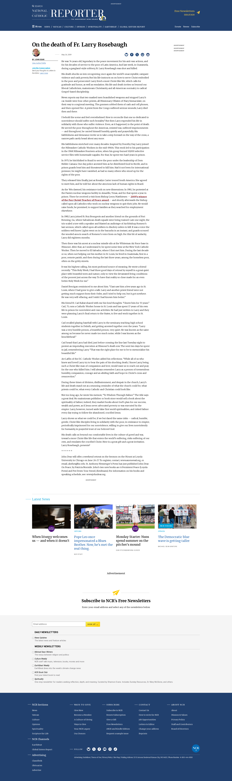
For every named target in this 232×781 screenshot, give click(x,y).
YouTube (104, 749)
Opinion (81, 27)
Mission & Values (179, 715)
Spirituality (95, 27)
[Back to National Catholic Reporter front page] (69, 15)
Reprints (143, 733)
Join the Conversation (41, 68)
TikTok (115, 749)
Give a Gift (111, 719)
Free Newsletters (114, 724)
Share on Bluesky (126, 54)
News (47, 27)
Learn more (44, 73)
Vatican (57, 27)
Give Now (78, 710)
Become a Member (83, 715)
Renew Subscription (116, 715)
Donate (178, 26)
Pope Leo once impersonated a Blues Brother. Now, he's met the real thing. (93, 542)
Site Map (117, 757)
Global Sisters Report (132, 27)
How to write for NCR (149, 715)
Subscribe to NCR (114, 710)
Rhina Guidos (134, 550)
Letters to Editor (147, 724)
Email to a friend (142, 54)
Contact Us (144, 710)
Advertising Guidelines (82, 757)
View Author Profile (39, 63)
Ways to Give (80, 724)
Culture (69, 27)
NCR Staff (78, 554)
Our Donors (79, 733)
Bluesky (88, 749)
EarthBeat (111, 27)
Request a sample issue (117, 733)
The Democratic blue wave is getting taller (174, 539)
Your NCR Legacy (82, 729)
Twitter (94, 749)
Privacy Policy (178, 719)
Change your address (149, 729)
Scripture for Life (40, 733)
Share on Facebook (131, 54)
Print (148, 54)
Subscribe (195, 26)
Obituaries (37, 765)
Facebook (99, 749)
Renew (186, 26)
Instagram (110, 749)
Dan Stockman (122, 550)
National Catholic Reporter (196, 748)
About (174, 710)
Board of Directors (180, 729)
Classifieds (37, 761)
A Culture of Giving (83, 719)
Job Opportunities (147, 719)
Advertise (36, 770)
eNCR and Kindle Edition (118, 729)
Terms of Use (96, 757)
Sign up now (189, 15)
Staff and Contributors (182, 724)
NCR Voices (166, 526)
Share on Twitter (137, 54)
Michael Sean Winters (167, 546)
